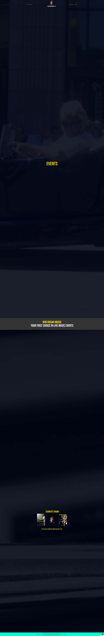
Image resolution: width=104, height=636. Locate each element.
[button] (103, 634)
